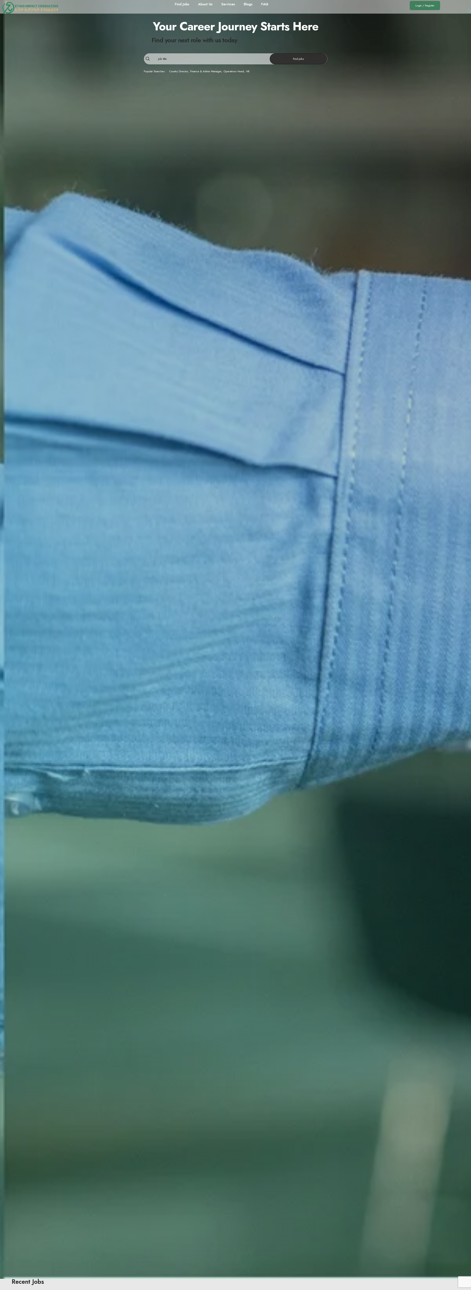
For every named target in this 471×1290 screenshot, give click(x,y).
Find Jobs (298, 59)
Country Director (178, 71)
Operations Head (234, 71)
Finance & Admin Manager (205, 71)
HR (247, 71)
